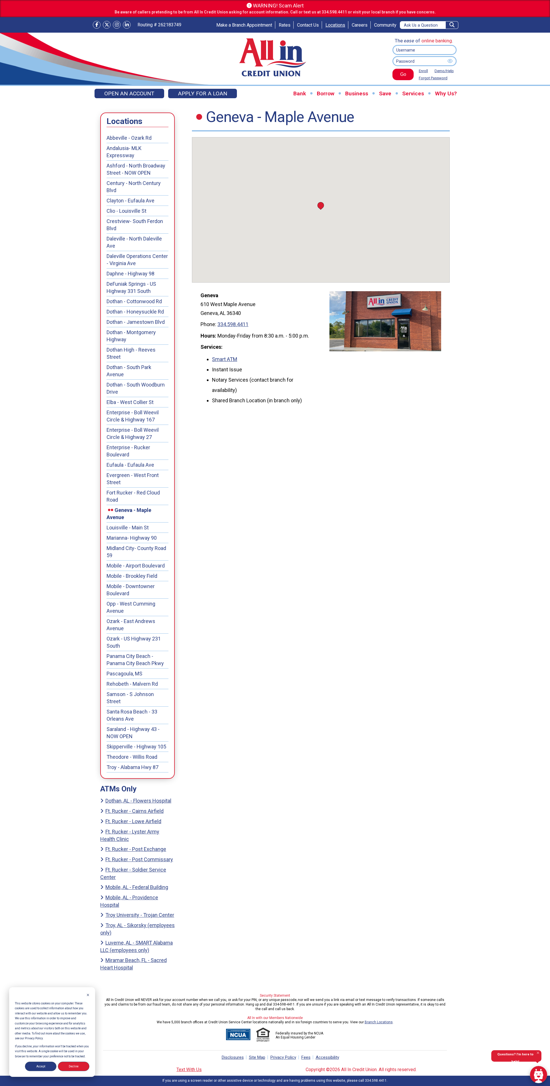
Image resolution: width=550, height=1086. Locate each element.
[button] (320, 206)
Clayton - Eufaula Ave (130, 201)
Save (385, 93)
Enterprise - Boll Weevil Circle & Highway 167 (133, 416)
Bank (299, 93)
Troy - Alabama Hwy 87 (132, 767)
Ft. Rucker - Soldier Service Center (133, 873)
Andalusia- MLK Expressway (124, 151)
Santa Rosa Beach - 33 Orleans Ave (132, 715)
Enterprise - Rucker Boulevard (128, 451)
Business (356, 93)
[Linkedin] (127, 25)
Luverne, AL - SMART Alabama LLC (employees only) (136, 946)
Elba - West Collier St (130, 402)
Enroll (423, 71)
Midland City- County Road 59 (136, 551)
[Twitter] (107, 25)
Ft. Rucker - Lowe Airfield (133, 821)
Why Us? (446, 93)
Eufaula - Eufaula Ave (130, 465)
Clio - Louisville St (126, 211)
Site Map (257, 1057)
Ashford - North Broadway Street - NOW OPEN (136, 169)
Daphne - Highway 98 (130, 274)
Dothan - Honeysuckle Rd (135, 312)
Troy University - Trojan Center (139, 915)
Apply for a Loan (202, 93)
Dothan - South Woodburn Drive (136, 388)
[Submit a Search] (452, 25)
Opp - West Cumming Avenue (131, 607)
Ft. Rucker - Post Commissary (139, 859)
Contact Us (308, 25)
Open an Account (129, 93)
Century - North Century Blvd (134, 186)
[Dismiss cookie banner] (88, 995)
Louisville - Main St (128, 528)
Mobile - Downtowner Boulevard (131, 589)
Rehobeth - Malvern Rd (132, 684)
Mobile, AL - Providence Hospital (129, 901)
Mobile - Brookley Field (132, 576)
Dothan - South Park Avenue (129, 370)
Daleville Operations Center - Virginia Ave (137, 259)
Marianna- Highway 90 (132, 538)
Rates (284, 25)
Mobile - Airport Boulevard (136, 566)
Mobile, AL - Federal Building (136, 887)
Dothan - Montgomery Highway (131, 335)
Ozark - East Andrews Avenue (131, 624)
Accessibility (327, 1057)
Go (399, 76)
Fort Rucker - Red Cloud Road (133, 496)
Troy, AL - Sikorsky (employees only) (137, 929)
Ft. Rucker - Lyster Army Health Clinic (129, 835)
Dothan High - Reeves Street (131, 353)
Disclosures (233, 1057)
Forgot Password (433, 78)
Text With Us (189, 1069)
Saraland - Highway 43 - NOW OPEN (133, 732)
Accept (40, 1066)
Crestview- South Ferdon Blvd (135, 224)
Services (413, 93)
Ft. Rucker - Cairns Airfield (134, 811)
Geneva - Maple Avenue (129, 513)
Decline (73, 1066)
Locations (335, 25)
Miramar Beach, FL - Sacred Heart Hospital (133, 964)
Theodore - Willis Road (132, 757)
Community (385, 25)
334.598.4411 (232, 324)
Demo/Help (444, 71)
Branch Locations (379, 1022)
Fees (306, 1057)
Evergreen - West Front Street (133, 478)
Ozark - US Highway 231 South (134, 642)
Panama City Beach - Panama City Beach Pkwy (135, 659)
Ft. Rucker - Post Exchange (135, 849)
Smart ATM (224, 359)
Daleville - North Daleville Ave (134, 242)
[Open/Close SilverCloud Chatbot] (538, 1074)
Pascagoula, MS (124, 674)
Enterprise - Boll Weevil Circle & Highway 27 (133, 433)
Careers (360, 25)
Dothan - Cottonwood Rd (134, 301)
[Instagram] (117, 25)
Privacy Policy (283, 1057)
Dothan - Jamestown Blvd (136, 322)
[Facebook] (97, 25)
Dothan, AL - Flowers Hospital (138, 801)
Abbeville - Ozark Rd (129, 138)
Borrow (325, 93)
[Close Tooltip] (538, 1053)
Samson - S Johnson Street (130, 697)
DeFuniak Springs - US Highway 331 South (131, 287)
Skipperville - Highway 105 (136, 747)
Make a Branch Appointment (244, 25)
